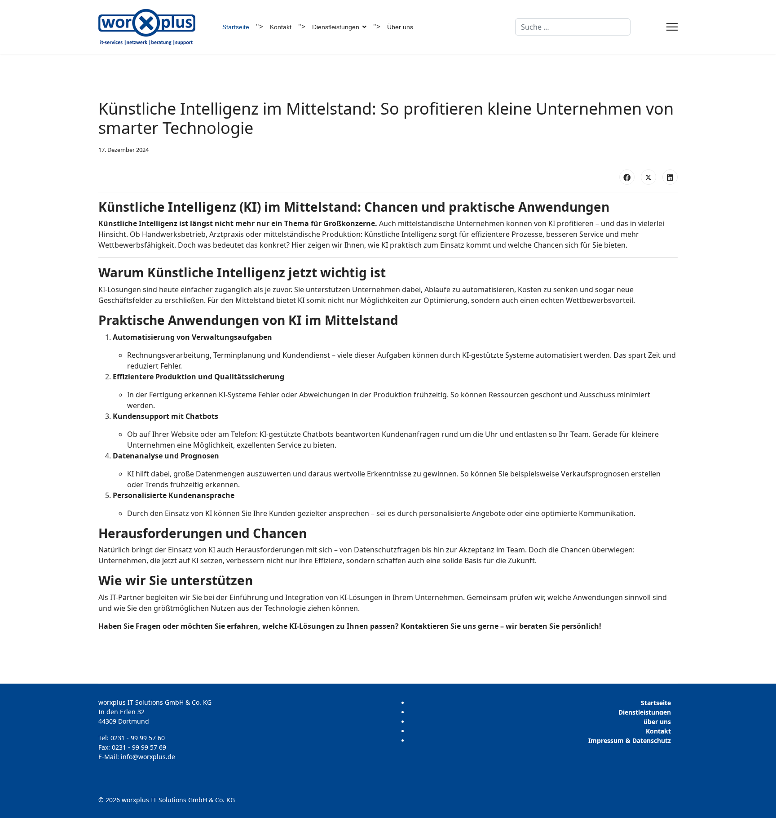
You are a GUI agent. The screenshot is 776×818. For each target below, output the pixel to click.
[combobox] (572, 27)
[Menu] (672, 27)
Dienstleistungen (644, 712)
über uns (657, 721)
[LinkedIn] (670, 177)
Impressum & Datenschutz (629, 740)
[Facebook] (627, 177)
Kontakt (280, 27)
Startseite (235, 27)
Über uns (400, 27)
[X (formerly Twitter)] (648, 177)
